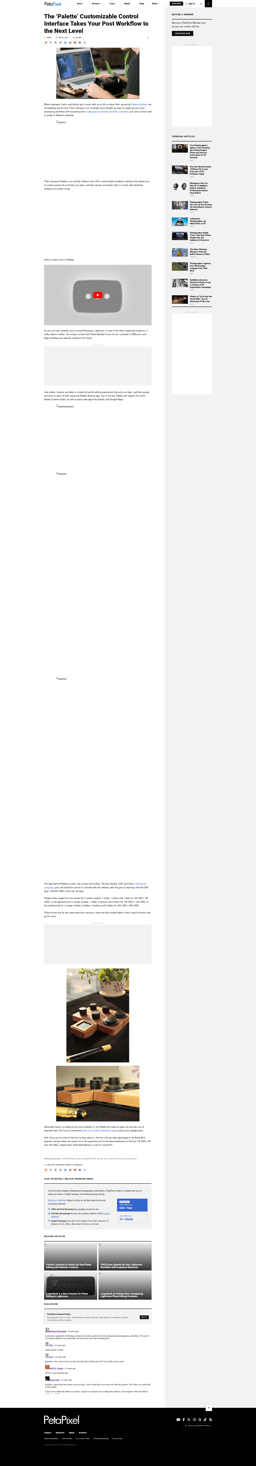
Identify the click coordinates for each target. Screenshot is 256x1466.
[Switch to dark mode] (201, 3)
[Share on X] (56, 42)
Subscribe (176, 3)
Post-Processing (58, 1165)
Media (127, 3)
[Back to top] (209, 1408)
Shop (141, 3)
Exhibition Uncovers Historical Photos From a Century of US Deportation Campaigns (200, 283)
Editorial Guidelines (51, 1439)
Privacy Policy (117, 1439)
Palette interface (139, 104)
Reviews (96, 3)
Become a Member (57, 1200)
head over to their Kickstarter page (99, 1130)
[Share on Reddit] (46, 42)
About (154, 3)
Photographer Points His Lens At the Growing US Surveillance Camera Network (201, 206)
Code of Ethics (67, 1439)
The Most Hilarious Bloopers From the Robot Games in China (200, 251)
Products (69, 1165)
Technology (78, 1165)
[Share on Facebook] (51, 42)
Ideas (49, 37)
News (79, 3)
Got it (144, 1317)
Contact (47, 1432)
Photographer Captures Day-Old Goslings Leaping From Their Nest (200, 267)
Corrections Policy (82, 1439)
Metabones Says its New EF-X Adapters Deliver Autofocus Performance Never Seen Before (199, 188)
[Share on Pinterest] (75, 42)
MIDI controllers (120, 111)
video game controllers (97, 111)
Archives (83, 1432)
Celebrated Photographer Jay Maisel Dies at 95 (198, 221)
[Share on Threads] (60, 42)
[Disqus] (98, 1360)
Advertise (60, 1432)
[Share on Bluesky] (65, 42)
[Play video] (98, 295)
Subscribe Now (182, 33)
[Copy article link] (85, 42)
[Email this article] (80, 42)
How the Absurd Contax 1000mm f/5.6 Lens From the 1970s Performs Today (200, 170)
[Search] (208, 3)
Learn (112, 3)
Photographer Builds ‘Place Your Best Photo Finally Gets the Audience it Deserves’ (200, 236)
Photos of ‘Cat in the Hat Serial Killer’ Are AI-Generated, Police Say (201, 299)
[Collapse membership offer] (147, 1190)
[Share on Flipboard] (70, 42)
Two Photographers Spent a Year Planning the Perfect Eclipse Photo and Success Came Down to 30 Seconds (200, 151)
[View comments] (149, 38)
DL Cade (78, 37)
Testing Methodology (101, 1439)
